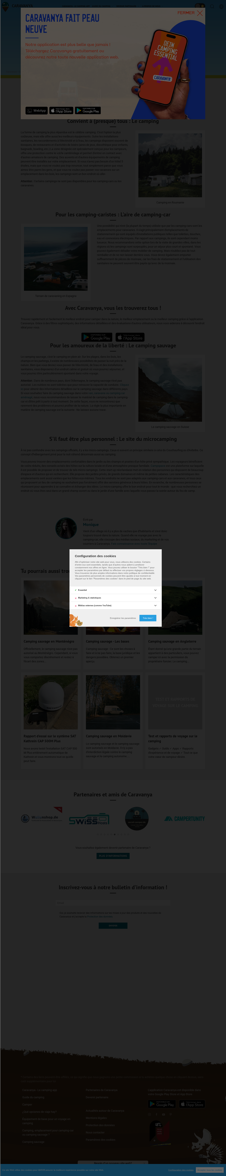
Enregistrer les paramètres (123, 618)
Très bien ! (148, 618)
